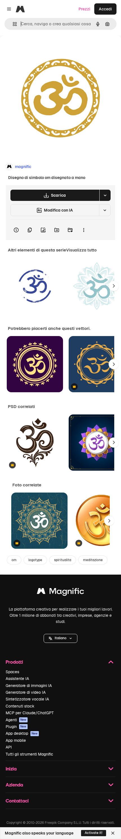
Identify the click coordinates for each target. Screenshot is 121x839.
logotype (35, 560)
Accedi (105, 9)
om (14, 560)
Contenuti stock (20, 706)
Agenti (16, 719)
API (9, 747)
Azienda (14, 785)
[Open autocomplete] (12, 24)
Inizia (11, 769)
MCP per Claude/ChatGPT (30, 712)
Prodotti (14, 662)
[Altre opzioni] (83, 229)
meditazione (93, 560)
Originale (37, 48)
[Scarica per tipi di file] (105, 195)
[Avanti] (114, 286)
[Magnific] (60, 592)
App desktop (22, 733)
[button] (60, 638)
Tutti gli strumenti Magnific (29, 754)
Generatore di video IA (26, 692)
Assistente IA (17, 678)
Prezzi (84, 9)
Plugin (16, 726)
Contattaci (17, 801)
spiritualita (62, 560)
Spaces (12, 671)
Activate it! (93, 833)
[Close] (112, 833)
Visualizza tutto (81, 250)
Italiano (60, 638)
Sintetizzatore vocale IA (27, 699)
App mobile (16, 740)
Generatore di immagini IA (29, 685)
